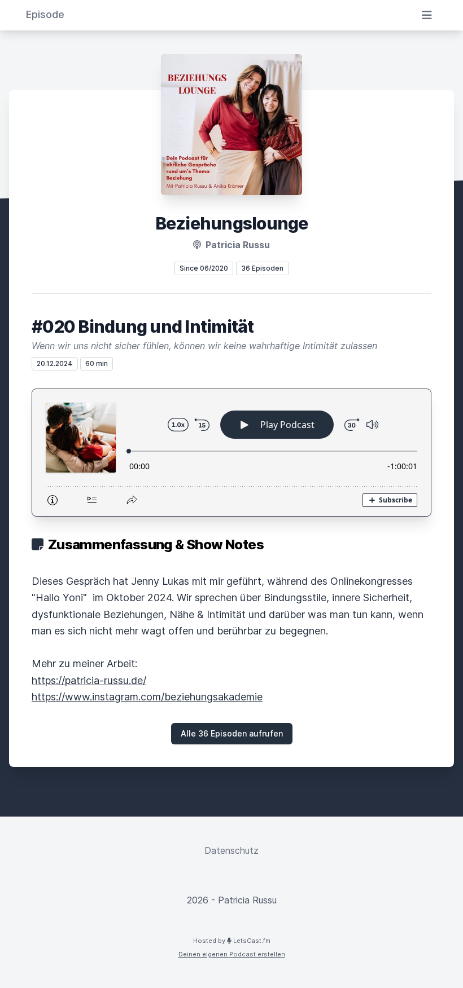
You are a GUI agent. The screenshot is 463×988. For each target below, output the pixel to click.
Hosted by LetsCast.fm (231, 941)
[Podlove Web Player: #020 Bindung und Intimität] (231, 452)
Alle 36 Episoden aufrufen (232, 733)
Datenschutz (231, 850)
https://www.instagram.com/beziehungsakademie (147, 697)
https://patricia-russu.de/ (89, 680)
